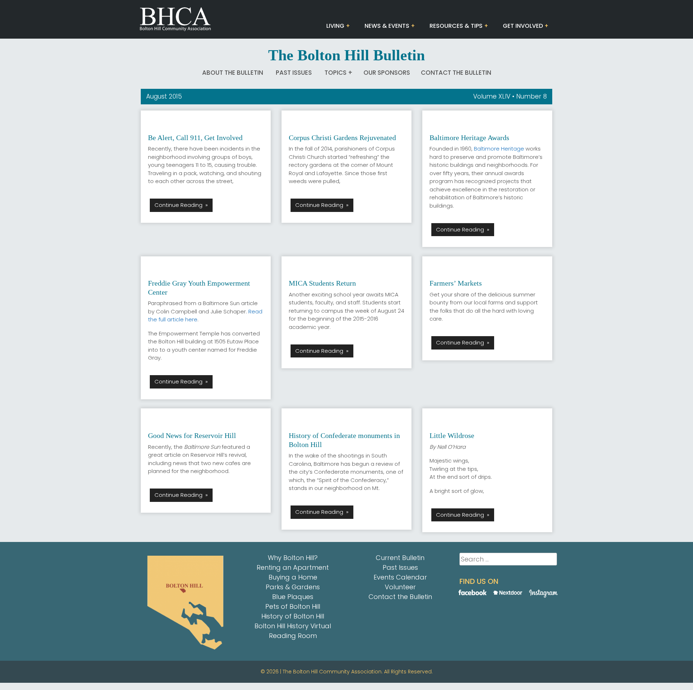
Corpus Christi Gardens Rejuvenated (342, 138)
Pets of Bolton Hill (292, 606)
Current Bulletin (400, 557)
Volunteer (400, 586)
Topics (335, 72)
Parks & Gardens (293, 586)
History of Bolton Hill (292, 616)
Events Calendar (400, 577)
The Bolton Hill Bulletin (346, 55)
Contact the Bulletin (456, 72)
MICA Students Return (322, 283)
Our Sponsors (386, 72)
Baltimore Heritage (499, 148)
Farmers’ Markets (456, 283)
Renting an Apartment (293, 567)
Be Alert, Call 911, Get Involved (195, 138)
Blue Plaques (292, 596)
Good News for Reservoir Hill (192, 435)
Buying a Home (293, 577)
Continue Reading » (181, 205)
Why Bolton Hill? (293, 557)
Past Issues (294, 72)
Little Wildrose (452, 435)
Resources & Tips (456, 26)
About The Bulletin (232, 72)
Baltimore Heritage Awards (469, 138)
